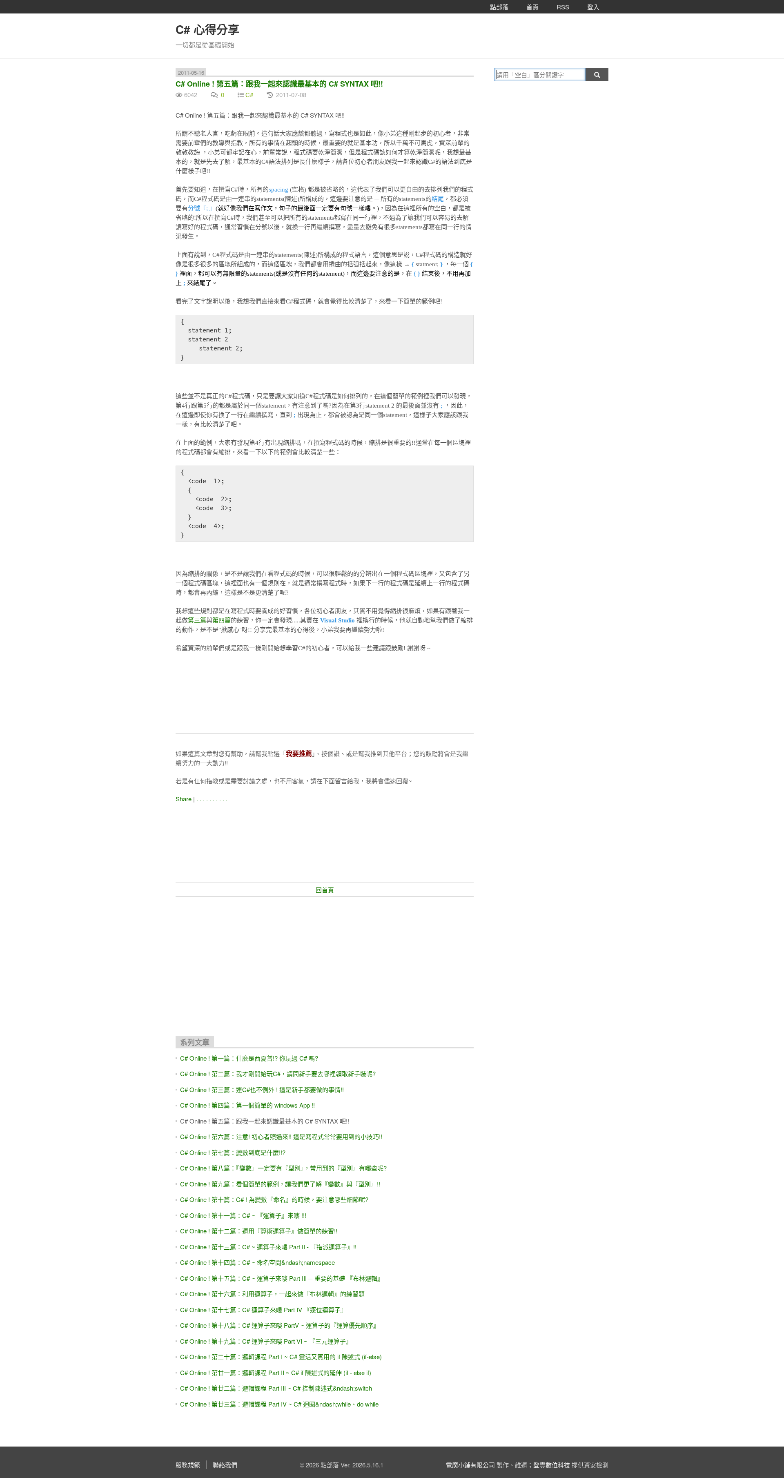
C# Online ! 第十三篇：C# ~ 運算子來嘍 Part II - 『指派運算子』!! (268, 1246)
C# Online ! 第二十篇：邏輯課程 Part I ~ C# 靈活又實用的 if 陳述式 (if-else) (281, 1356)
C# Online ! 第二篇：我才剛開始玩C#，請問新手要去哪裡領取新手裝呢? (278, 1073)
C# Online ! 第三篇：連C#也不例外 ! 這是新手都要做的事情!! (262, 1089)
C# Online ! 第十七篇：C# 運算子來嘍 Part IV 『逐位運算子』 (263, 1309)
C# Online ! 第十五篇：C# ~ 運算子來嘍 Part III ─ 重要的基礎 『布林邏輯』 (281, 1278)
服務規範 (188, 1464)
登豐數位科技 (551, 1464)
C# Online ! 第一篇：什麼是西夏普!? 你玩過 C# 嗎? (249, 1058)
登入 (593, 6)
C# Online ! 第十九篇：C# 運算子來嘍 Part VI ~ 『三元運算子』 (266, 1341)
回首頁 (325, 889)
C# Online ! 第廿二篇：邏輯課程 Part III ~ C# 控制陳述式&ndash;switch (276, 1388)
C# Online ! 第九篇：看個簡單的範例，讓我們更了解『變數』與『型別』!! (280, 1183)
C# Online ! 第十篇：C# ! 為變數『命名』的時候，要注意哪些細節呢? (274, 1199)
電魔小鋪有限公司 (470, 1464)
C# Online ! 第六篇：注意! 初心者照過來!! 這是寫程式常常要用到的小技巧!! (281, 1136)
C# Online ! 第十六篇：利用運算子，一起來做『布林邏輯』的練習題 (272, 1293)
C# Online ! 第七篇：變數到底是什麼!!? (232, 1152)
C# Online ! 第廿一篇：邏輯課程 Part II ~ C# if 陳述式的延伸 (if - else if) (275, 1372)
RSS (563, 6)
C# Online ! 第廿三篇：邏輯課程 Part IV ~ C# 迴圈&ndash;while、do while (279, 1404)
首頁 (532, 6)
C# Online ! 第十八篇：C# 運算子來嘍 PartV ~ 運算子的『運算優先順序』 (279, 1325)
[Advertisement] (325, 962)
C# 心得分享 (207, 29)
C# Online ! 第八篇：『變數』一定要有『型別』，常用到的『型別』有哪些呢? (283, 1168)
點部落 (499, 6)
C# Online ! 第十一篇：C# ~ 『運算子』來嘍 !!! (243, 1215)
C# (249, 94)
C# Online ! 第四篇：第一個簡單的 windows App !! (247, 1105)
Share (184, 798)
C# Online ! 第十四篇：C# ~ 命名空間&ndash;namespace (257, 1262)
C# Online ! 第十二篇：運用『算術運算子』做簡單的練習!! (258, 1230)
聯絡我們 (225, 1464)
